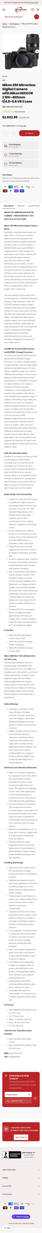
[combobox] (21, 17)
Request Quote (11, 1095)
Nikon (4, 76)
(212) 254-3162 (16, 1101)
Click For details (33, 2)
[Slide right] (37, 51)
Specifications (34, 206)
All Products (14, 24)
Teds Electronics (17, 1223)
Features (21, 206)
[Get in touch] (32, 9)
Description (9, 206)
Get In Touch (20, 1137)
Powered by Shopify (28, 1223)
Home (4, 24)
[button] (3, 9)
